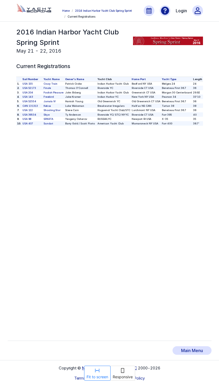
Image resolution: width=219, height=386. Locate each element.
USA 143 (27, 96)
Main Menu (192, 350)
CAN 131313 (30, 105)
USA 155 (27, 83)
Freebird (48, 96)
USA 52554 (29, 101)
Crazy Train (50, 83)
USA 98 (26, 118)
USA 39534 (29, 114)
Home (66, 10)
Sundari (48, 123)
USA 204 (27, 92)
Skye (46, 114)
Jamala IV (50, 101)
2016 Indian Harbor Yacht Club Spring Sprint (103, 10)
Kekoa (47, 105)
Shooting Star (52, 110)
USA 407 (27, 123)
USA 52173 (29, 87)
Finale (47, 87)
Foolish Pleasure (54, 92)
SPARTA (48, 118)
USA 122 (27, 110)
